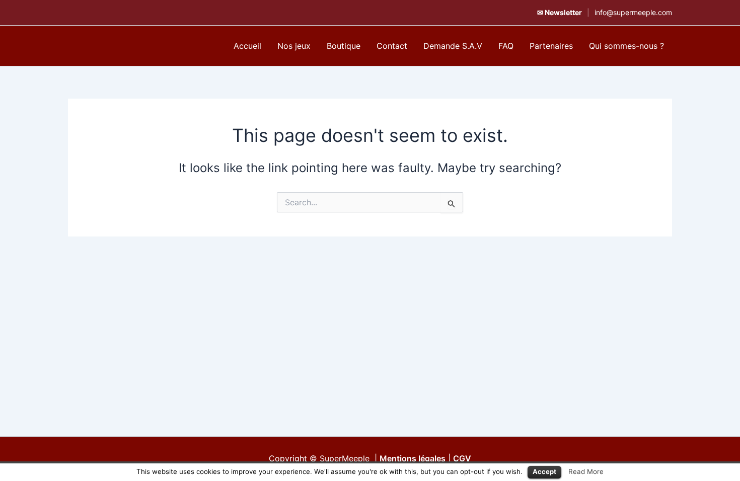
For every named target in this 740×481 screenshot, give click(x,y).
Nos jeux (294, 46)
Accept (544, 471)
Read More (586, 471)
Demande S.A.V (452, 46)
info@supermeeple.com (633, 12)
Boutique (343, 46)
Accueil (247, 46)
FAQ (505, 46)
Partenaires (551, 46)
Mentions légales (413, 458)
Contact (392, 46)
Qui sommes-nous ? (626, 46)
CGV (462, 458)
